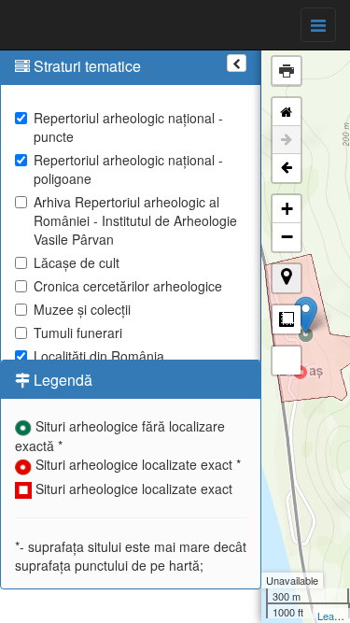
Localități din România (99, 356)
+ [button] (287, 208)
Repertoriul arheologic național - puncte (128, 127)
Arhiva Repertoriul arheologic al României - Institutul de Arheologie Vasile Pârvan (135, 220)
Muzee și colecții (82, 309)
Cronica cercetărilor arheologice (128, 285)
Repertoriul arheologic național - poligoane (128, 169)
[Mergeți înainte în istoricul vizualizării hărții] (287, 140)
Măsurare (287, 319)
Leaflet (332, 615)
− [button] (287, 236)
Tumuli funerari (78, 332)
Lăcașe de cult (76, 262)
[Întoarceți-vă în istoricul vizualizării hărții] (287, 168)
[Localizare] (287, 278)
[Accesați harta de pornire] (287, 112)
